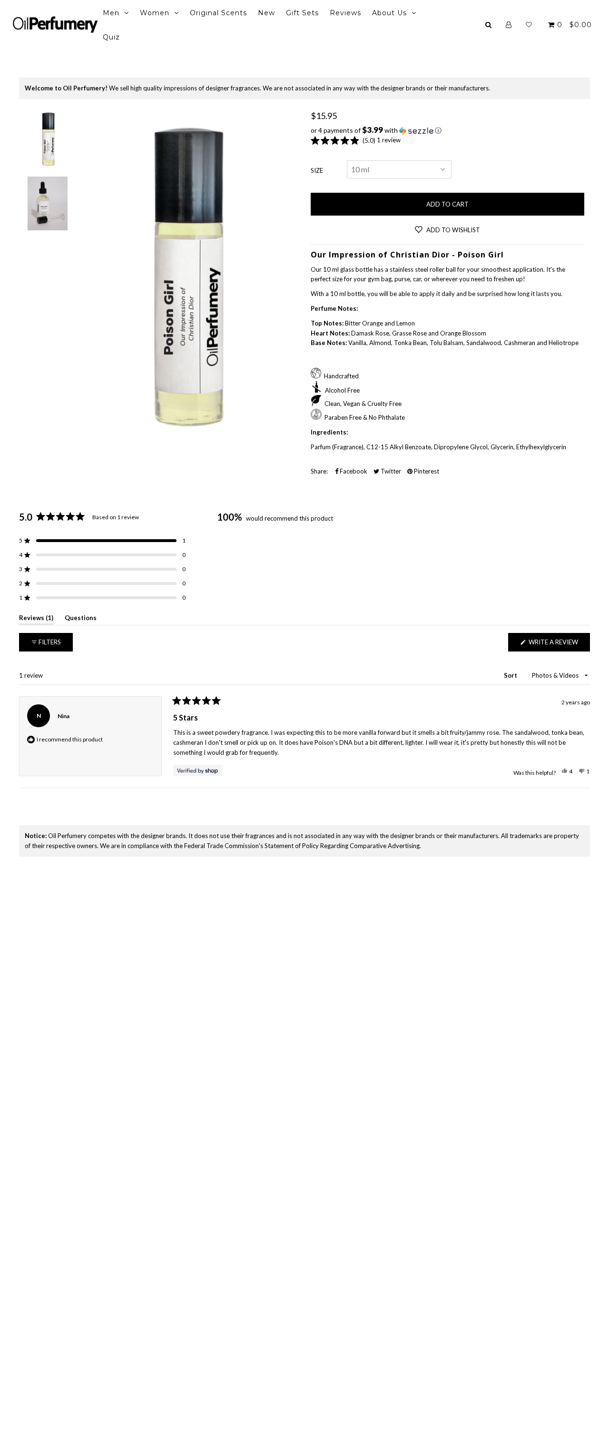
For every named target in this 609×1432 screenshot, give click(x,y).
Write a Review (558, 645)
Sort (511, 675)
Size (317, 170)
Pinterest (426, 471)
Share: (319, 471)
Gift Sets (302, 13)
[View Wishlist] (529, 25)
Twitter (390, 471)
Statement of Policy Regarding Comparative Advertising (342, 845)
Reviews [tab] (36, 619)
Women (154, 13)
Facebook (352, 471)
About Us (389, 13)
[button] (447, 130)
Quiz (111, 37)
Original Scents (218, 13)
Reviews (345, 13)
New (266, 13)
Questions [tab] (81, 619)
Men (111, 13)
